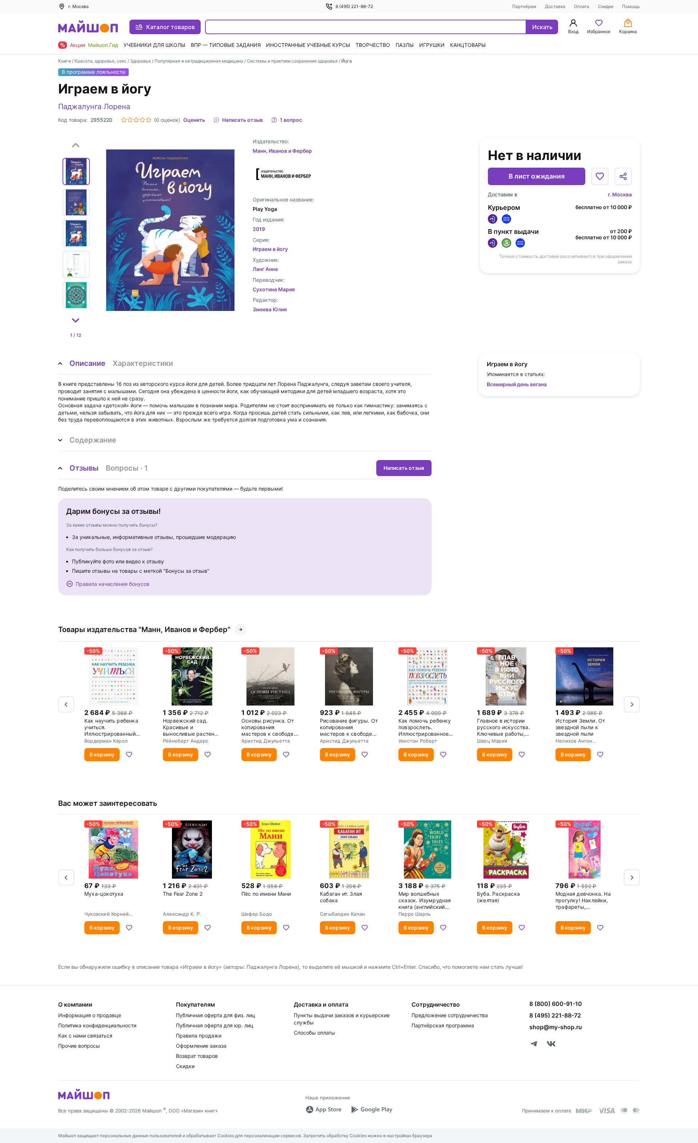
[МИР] (584, 1110)
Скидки (605, 6)
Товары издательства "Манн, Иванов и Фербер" (144, 629)
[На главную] (88, 27)
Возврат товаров (197, 1056)
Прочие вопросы (79, 1046)
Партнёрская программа (443, 1025)
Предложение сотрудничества (450, 1015)
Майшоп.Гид (103, 45)
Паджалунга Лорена (94, 106)
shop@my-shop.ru (555, 1027)
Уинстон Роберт (417, 741)
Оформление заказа (201, 1046)
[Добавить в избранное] (600, 176)
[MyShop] (83, 1099)
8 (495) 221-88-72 (354, 6)
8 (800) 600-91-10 (555, 1003)
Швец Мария (492, 741)
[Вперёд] (632, 704)
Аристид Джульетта (265, 741)
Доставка (555, 6)
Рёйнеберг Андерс (185, 741)
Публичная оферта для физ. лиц (215, 1015)
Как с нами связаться (85, 1035)
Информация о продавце (89, 1015)
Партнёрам (524, 6)
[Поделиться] (623, 176)
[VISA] (606, 1111)
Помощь (631, 6)
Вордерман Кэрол (106, 741)
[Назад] (66, 704)
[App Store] (323, 1109)
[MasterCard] (623, 1111)
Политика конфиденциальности (97, 1025)
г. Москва (620, 194)
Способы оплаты (314, 1033)
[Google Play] (371, 1109)
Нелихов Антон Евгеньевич (574, 741)
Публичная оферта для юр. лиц (214, 1025)
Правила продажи (198, 1035)
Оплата (581, 6)
